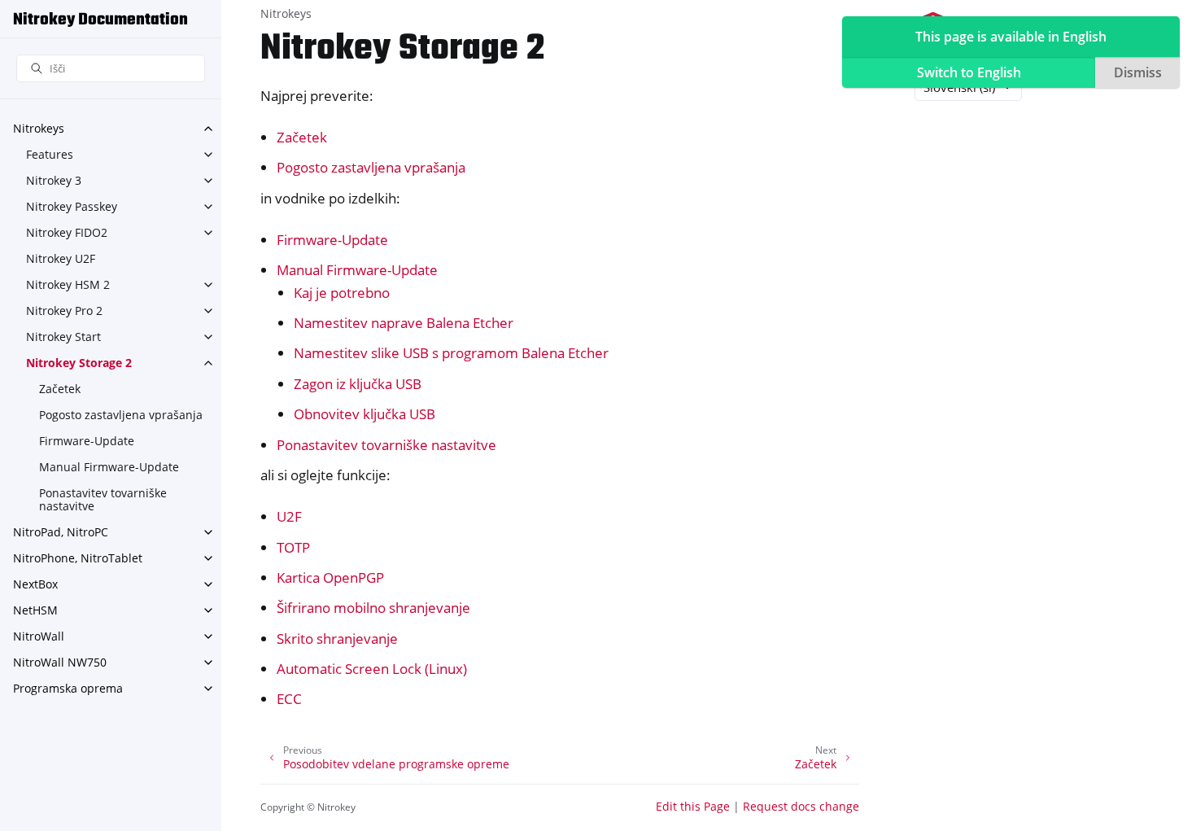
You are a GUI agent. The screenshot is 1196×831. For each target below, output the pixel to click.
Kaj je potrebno (342, 292)
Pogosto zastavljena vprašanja (121, 414)
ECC (289, 698)
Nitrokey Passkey (71, 206)
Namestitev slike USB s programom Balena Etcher (451, 352)
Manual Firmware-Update (109, 467)
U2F (289, 516)
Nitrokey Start (63, 336)
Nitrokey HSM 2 (68, 284)
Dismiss (1138, 72)
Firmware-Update (86, 440)
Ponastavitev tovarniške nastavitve (103, 499)
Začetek (60, 388)
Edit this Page (693, 806)
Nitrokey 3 (53, 180)
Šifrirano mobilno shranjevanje (373, 607)
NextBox (35, 584)
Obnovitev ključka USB (364, 414)
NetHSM (35, 610)
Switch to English (969, 72)
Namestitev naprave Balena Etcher (403, 322)
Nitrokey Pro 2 (64, 310)
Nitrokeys (38, 128)
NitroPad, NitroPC (60, 532)
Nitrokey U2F (60, 258)
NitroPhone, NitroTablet (77, 558)
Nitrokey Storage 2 (79, 362)
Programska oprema (68, 688)
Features (49, 154)
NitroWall (38, 636)
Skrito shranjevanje (337, 638)
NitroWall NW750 (60, 662)
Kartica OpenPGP (330, 577)
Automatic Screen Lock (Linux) (372, 668)
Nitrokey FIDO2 (66, 232)
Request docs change (801, 806)
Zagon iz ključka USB (357, 383)
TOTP (293, 547)
